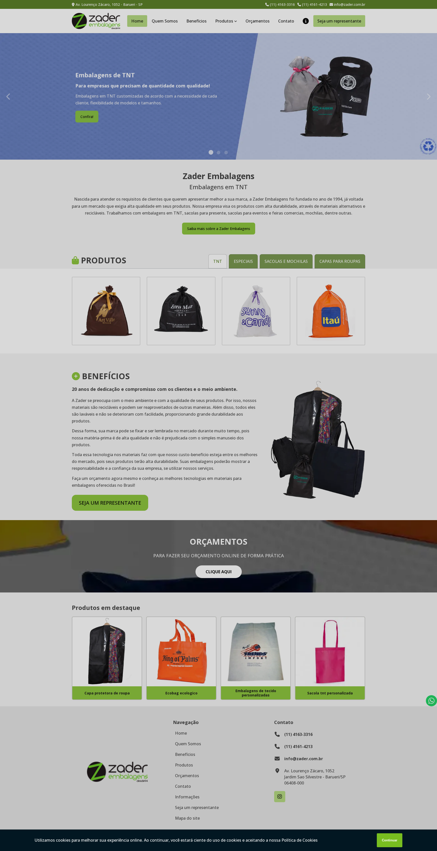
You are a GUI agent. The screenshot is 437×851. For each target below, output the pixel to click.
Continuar (389, 840)
